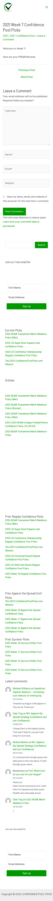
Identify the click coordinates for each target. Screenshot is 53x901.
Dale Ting (18, 713)
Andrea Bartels (20, 742)
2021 (6, 35)
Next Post (27, 77)
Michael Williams (21, 688)
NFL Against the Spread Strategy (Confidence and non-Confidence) (30, 717)
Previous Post (27, 70)
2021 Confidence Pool (22, 35)
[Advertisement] (26, 475)
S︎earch (41, 244)
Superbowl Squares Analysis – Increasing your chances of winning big (29, 692)
